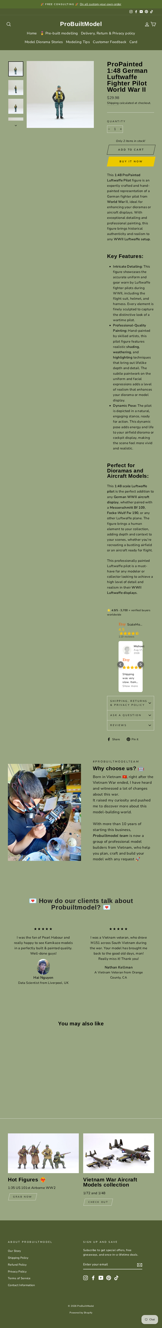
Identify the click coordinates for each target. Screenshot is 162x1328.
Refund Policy (17, 1265)
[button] (120, 664)
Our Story (14, 1251)
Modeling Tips (78, 42)
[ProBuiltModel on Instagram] (85, 1277)
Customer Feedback (109, 42)
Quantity (116, 121)
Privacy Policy (17, 1271)
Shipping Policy (18, 1258)
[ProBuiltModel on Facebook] (93, 1277)
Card (133, 42)
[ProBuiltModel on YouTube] (101, 1277)
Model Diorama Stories (44, 42)
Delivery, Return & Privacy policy (108, 33)
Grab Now (22, 1196)
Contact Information (21, 1285)
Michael (139, 646)
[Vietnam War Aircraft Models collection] (118, 1153)
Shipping (113, 103)
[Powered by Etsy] (126, 660)
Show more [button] (130, 686)
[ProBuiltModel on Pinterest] (108, 1277)
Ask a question (125, 715)
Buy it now (131, 161)
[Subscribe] (139, 1264)
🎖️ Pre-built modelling (59, 33)
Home (32, 33)
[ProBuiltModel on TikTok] (116, 1277)
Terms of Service (19, 1278)
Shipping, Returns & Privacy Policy (128, 703)
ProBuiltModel (81, 24)
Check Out (98, 1202)
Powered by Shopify (81, 1312)
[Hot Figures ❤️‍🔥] (43, 1153)
